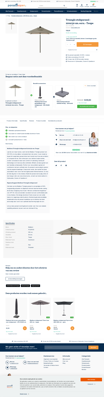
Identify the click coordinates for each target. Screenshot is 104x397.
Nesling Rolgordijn (86, 11)
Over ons (65, 361)
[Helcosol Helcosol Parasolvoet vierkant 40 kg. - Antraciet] (65, 92)
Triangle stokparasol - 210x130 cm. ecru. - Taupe (24, 15)
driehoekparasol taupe (13, 285)
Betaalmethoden (48, 363)
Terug (8, 15)
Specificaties (23, 121)
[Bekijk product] (25, 328)
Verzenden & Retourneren (51, 365)
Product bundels (41, 121)
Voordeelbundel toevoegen (87, 106)
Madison (30, 227)
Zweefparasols (21, 11)
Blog (64, 363)
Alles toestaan (91, 379)
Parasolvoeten (46, 11)
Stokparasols (34, 11)
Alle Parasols (9, 11)
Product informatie (12, 121)
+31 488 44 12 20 (78, 135)
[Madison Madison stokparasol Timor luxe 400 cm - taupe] (40, 308)
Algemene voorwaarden (51, 359)
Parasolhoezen (58, 11)
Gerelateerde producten (55, 121)
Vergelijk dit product (72, 49)
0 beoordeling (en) (75, 27)
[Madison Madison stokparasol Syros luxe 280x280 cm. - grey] (64, 308)
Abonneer (93, 347)
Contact (46, 367)
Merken (96, 11)
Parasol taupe (25, 285)
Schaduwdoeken (72, 11)
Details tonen (23, 394)
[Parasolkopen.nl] (17, 5)
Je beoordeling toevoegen (15, 278)
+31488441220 (77, 144)
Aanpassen (90, 384)
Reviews (31, 121)
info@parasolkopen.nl (79, 140)
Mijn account (66, 359)
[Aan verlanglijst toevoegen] (96, 50)
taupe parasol (35, 285)
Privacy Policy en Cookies (51, 361)
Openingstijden (70, 131)
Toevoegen (88, 44)
